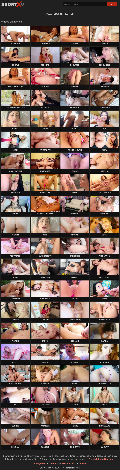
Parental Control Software (101, 459)
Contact (54, 463)
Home (83, 463)
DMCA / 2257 (68, 463)
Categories (39, 463)
